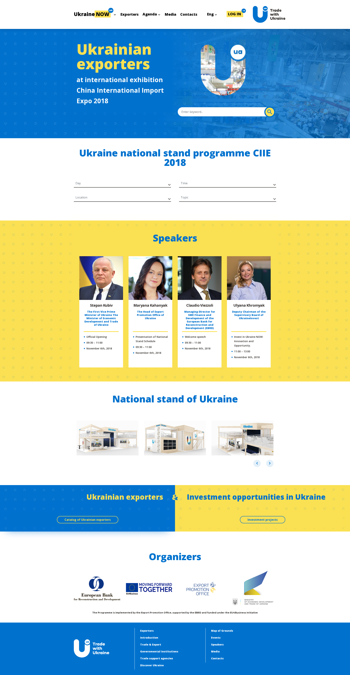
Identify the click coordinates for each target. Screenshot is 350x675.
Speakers (217, 644)
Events (216, 637)
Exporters (129, 14)
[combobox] (121, 183)
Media (170, 14)
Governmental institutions (159, 651)
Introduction (149, 637)
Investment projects (263, 520)
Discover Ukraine (152, 665)
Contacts (188, 14)
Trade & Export (150, 644)
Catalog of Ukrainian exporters (88, 520)
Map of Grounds (222, 630)
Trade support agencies (156, 658)
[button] (235, 14)
